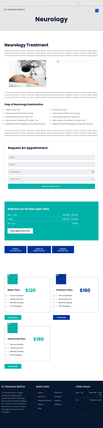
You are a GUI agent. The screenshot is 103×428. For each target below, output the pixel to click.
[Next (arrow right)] (99, 214)
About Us (41, 396)
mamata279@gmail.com (90, 3)
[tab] (15, 249)
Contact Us (58, 392)
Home (40, 392)
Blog (39, 408)
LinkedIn (57, 400)
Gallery (40, 404)
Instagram (58, 396)
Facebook (57, 404)
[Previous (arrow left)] (3, 214)
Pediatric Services (44, 400)
